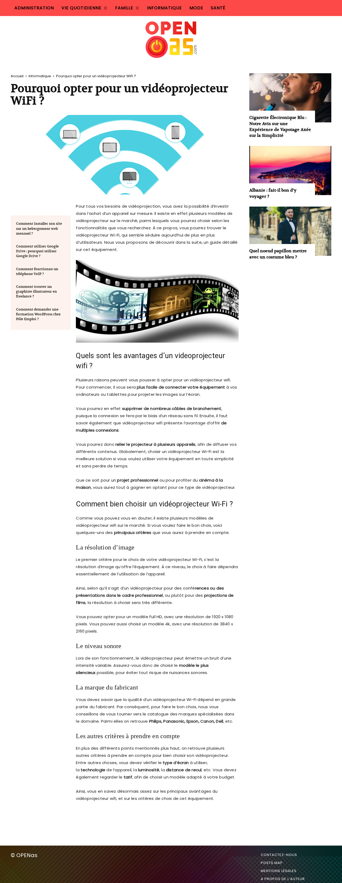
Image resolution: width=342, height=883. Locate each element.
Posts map (272, 862)
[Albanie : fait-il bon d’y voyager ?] (290, 170)
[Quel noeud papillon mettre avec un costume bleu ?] (290, 231)
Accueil (17, 76)
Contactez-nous (279, 854)
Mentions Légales (279, 870)
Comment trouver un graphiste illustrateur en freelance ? (36, 291)
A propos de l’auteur (283, 878)
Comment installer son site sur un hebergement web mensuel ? (39, 228)
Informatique (40, 76)
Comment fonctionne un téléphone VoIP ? (37, 271)
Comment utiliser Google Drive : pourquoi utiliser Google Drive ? (37, 251)
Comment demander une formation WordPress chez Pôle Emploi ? (38, 314)
